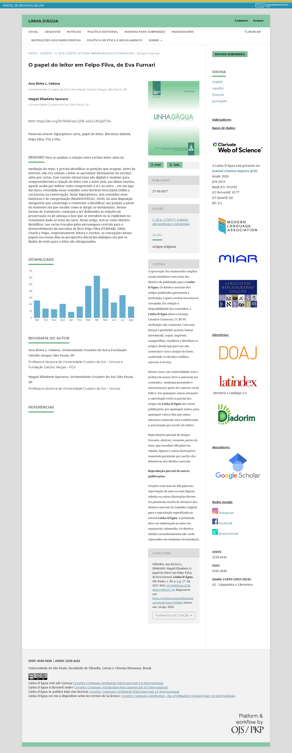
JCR (253, 171)
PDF (157, 165)
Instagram (226, 513)
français (218, 95)
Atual (33, 31)
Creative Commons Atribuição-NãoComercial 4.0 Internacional (118, 683)
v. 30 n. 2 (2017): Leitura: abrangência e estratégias (94, 53)
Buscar (254, 31)
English (217, 82)
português (219, 101)
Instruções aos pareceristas (56, 40)
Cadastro (241, 20)
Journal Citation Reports (230, 171)
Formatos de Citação (172, 615)
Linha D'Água (43, 21)
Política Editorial (102, 31)
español (217, 88)
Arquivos (52, 31)
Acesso (258, 20)
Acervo (46, 53)
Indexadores (183, 31)
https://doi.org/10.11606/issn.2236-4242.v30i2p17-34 (73, 121)
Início (33, 53)
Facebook (225, 523)
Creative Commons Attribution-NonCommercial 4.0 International (121, 687)
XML (176, 165)
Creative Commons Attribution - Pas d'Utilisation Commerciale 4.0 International (178, 696)
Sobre (154, 40)
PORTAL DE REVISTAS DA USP (23, 5)
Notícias (74, 31)
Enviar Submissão (230, 54)
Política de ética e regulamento (114, 40)
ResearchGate (228, 534)
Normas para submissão (145, 31)
